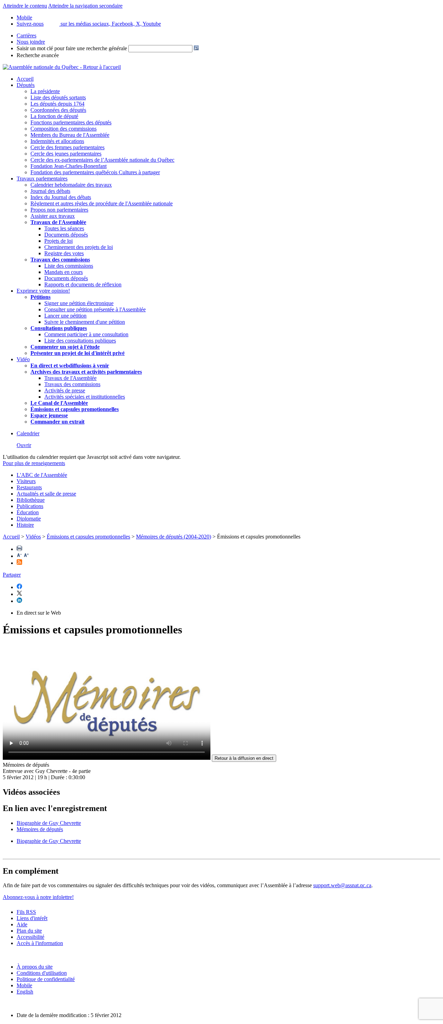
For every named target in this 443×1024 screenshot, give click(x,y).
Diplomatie (29, 519)
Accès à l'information (40, 943)
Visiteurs (26, 481)
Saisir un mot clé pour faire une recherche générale (72, 48)
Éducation (28, 512)
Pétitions (40, 297)
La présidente (45, 91)
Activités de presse (64, 390)
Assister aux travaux (52, 216)
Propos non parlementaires (59, 210)
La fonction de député (54, 116)
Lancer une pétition (65, 316)
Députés (26, 85)
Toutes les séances (64, 228)
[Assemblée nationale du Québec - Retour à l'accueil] (62, 67)
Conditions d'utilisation (42, 973)
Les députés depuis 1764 (57, 104)
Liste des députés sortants (58, 97)
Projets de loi (58, 241)
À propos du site (35, 967)
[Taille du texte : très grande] (26, 556)
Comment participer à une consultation (86, 334)
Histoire (25, 525)
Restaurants (29, 487)
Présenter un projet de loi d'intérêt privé (77, 353)
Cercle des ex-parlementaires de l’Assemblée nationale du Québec (102, 160)
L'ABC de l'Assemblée (42, 475)
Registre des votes (64, 253)
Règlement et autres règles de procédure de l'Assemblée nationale (101, 203)
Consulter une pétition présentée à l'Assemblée (95, 309)
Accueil (25, 79)
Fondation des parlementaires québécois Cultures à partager (95, 172)
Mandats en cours (63, 272)
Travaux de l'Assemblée (58, 222)
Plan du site (29, 931)
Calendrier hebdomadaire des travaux (71, 185)
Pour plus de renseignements (34, 463)
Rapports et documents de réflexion (82, 284)
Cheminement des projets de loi (78, 247)
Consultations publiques (58, 328)
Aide (22, 924)
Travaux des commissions (60, 259)
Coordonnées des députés (58, 110)
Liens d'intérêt (32, 918)
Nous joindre (31, 42)
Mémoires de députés (40, 829)
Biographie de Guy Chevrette (49, 823)
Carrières (26, 35)
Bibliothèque (31, 500)
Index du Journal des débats (60, 197)
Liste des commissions (68, 266)
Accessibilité (30, 937)
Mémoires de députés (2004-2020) (173, 537)
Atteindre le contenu (25, 6)
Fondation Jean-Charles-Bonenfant (68, 166)
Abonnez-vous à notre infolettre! (38, 897)
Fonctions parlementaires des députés (70, 122)
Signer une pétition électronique (79, 303)
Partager (12, 575)
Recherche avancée (38, 55)
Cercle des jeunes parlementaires (65, 154)
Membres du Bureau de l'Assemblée (69, 135)
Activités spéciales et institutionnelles (84, 397)
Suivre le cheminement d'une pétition (84, 322)
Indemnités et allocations (57, 141)
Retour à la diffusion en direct (244, 758)
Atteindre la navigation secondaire (85, 6)
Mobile (24, 985)
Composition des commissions (63, 129)
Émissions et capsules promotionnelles (88, 537)
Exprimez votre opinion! (43, 291)
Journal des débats (50, 191)
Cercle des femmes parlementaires (67, 147)
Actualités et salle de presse (46, 494)
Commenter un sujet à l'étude (65, 347)
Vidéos (33, 537)
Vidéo (23, 359)
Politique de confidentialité (46, 979)
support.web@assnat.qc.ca (342, 885)
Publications (30, 506)
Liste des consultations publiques (80, 341)
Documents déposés (66, 235)
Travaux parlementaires (42, 178)
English (25, 992)
